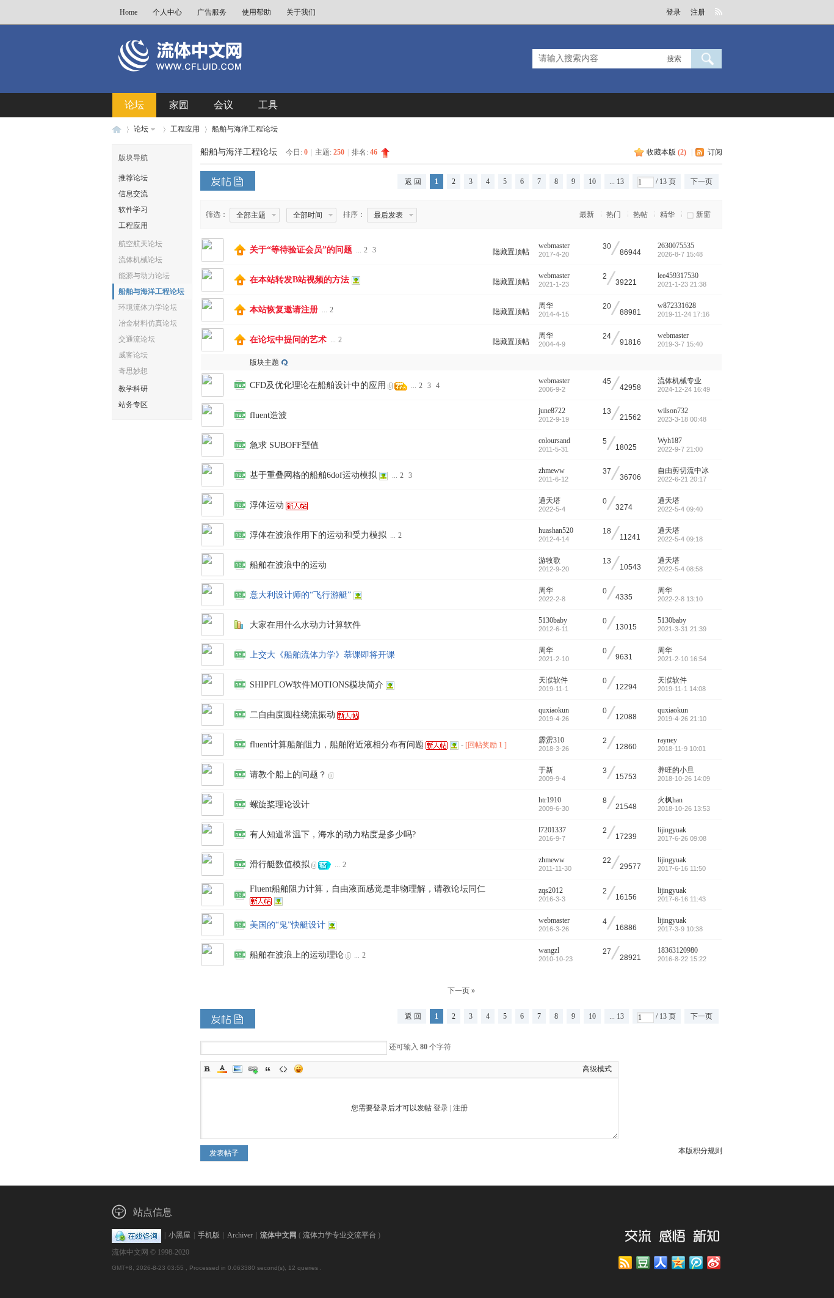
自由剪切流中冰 (683, 470)
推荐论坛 (133, 178)
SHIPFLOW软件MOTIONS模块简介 (316, 684)
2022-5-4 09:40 (680, 509)
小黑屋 (179, 1235)
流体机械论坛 (140, 259)
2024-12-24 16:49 (684, 389)
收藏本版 (666, 152)
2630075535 (676, 245)
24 (607, 336)
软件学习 (133, 209)
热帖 (640, 214)
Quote (268, 1069)
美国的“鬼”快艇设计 (287, 925)
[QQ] (136, 1235)
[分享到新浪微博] (714, 1263)
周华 (545, 305)
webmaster (554, 245)
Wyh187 (670, 440)
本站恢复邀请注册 (284, 309)
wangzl (548, 950)
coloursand (554, 440)
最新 (586, 214)
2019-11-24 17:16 (683, 314)
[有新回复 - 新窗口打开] (239, 387)
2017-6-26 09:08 (682, 838)
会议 (223, 105)
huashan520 (555, 530)
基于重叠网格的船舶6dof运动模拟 (313, 475)
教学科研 (133, 388)
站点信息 (152, 1212)
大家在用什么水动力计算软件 (305, 624)
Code (283, 1069)
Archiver (240, 1235)
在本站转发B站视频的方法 (299, 279)
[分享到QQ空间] (679, 1263)
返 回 (413, 181)
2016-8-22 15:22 (682, 959)
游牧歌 (549, 560)
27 (607, 952)
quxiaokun (553, 710)
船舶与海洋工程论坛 (245, 129)
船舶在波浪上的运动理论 (297, 954)
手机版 (209, 1235)
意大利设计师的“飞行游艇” (300, 595)
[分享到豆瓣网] (643, 1263)
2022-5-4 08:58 (680, 569)
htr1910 (549, 800)
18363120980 (678, 950)
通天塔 (549, 500)
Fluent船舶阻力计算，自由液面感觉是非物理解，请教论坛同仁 (367, 888)
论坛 (134, 105)
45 (607, 382)
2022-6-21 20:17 (682, 479)
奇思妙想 (133, 371)
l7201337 (552, 830)
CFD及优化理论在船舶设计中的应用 (318, 385)
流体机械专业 (680, 380)
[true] (706, 58)
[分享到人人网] (661, 1263)
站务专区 (133, 404)
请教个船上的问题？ (288, 774)
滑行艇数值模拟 (280, 864)
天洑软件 (553, 680)
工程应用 (185, 129)
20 (607, 306)
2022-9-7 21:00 (680, 449)
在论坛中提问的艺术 (288, 339)
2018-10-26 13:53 (684, 808)
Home (128, 12)
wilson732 (673, 410)
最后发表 (388, 215)
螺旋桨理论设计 (280, 804)
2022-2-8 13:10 (680, 599)
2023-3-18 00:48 (682, 419)
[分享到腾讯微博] (697, 1263)
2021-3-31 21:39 (682, 628)
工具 (268, 105)
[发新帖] (227, 181)
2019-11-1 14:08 (682, 688)
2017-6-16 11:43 (682, 899)
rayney (667, 740)
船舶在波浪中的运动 (288, 565)
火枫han (670, 800)
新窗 (703, 214)
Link (253, 1069)
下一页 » (461, 990)
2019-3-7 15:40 (680, 344)
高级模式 (597, 1069)
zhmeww (551, 470)
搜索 (674, 58)
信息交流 (133, 193)
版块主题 (264, 362)
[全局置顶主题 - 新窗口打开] (239, 253)
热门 (613, 214)
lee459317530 (678, 275)
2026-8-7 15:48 (680, 254)
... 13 (616, 181)
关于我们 (301, 12)
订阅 (715, 152)
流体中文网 (116, 129)
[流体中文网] (220, 77)
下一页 (702, 181)
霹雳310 (551, 740)
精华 (667, 214)
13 (607, 412)
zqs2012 (550, 890)
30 (607, 247)
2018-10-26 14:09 (684, 778)
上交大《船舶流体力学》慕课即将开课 (322, 654)
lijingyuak (672, 830)
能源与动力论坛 (144, 275)
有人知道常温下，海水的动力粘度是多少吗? (333, 834)
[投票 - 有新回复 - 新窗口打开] (238, 626)
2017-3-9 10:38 (680, 929)
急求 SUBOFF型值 (284, 445)
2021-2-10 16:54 (682, 658)
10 (592, 181)
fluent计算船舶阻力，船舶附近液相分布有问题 (337, 744)
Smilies (298, 1069)
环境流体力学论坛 (147, 307)
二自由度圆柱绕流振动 (292, 714)
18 (607, 531)
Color (222, 1069)
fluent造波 (268, 415)
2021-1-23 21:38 (682, 284)
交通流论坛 (136, 339)
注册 (698, 12)
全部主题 (251, 215)
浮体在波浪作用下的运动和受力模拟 (318, 535)
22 (607, 861)
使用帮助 (256, 12)
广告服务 (212, 12)
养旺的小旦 (676, 770)
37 (607, 471)
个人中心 (167, 12)
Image (237, 1069)
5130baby (552, 620)
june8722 (551, 410)
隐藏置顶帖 (511, 252)
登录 (673, 12)
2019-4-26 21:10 (682, 718)
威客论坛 (133, 355)
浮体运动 (267, 505)
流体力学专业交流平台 (339, 1235)
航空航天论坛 (140, 244)
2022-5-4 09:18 (680, 539)
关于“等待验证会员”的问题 (301, 249)
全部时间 (307, 215)
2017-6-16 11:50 (682, 868)
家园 (179, 105)
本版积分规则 (700, 1150)
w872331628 (677, 305)
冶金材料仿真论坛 (147, 323)
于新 (545, 770)
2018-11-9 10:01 (682, 748)
